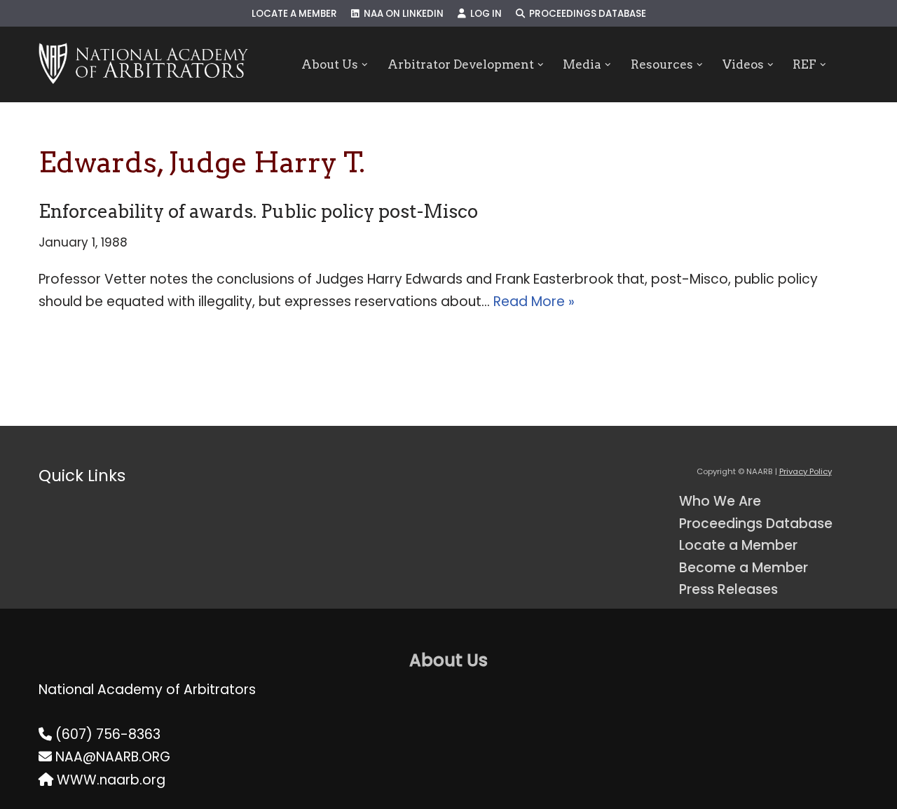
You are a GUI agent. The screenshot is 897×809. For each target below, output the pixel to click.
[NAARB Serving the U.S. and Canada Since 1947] (143, 64)
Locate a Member (294, 13)
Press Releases (728, 589)
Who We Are (720, 501)
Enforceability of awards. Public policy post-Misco (258, 211)
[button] (365, 65)
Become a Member (743, 567)
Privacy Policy (805, 471)
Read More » (534, 301)
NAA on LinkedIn (402, 13)
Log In (484, 13)
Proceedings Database (585, 13)
